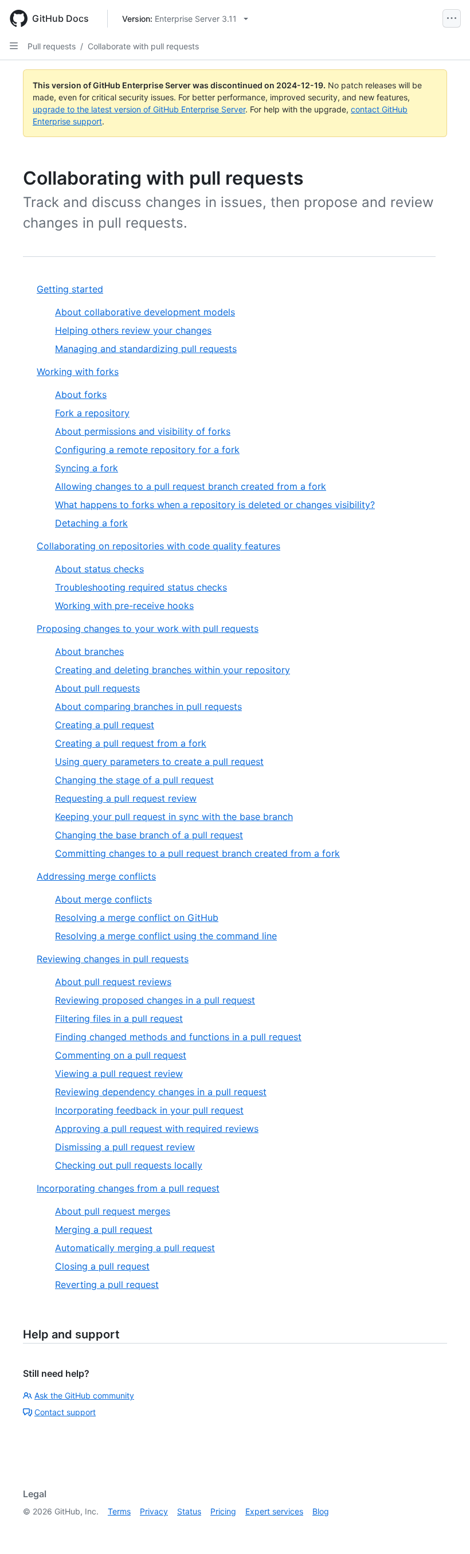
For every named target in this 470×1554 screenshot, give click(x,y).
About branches (89, 651)
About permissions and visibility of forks (142, 431)
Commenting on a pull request (120, 1055)
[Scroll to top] (444, 1528)
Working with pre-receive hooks (124, 605)
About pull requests (97, 688)
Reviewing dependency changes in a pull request (161, 1092)
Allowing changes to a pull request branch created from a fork (190, 486)
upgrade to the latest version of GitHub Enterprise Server (139, 109)
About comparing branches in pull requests (148, 706)
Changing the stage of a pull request (134, 780)
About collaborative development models (145, 312)
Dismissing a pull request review (125, 1147)
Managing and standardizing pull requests (146, 348)
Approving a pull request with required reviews (156, 1128)
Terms (119, 1511)
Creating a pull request (104, 725)
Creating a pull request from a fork (130, 743)
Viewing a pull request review (119, 1073)
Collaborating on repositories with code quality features (158, 546)
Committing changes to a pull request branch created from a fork (197, 853)
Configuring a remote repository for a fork (147, 449)
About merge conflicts (103, 899)
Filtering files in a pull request (119, 1018)
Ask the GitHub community (84, 1395)
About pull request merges (112, 1211)
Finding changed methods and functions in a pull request (178, 1036)
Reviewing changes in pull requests (113, 959)
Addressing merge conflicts (96, 876)
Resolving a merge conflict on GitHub (136, 917)
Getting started (70, 289)
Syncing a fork (86, 468)
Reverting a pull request (107, 1284)
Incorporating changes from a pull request (128, 1188)
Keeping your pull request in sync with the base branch (174, 816)
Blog (320, 1511)
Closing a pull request (102, 1266)
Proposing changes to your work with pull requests (147, 628)
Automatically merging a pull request (135, 1248)
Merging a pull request (103, 1229)
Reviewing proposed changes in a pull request (155, 1000)
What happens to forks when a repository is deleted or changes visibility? (215, 504)
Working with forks (78, 371)
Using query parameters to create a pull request (159, 761)
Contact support (65, 1412)
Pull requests (52, 46)
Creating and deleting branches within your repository (172, 670)
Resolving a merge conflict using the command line (166, 936)
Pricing (223, 1511)
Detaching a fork (91, 523)
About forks (81, 394)
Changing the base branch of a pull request (149, 835)
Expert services (274, 1511)
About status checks (99, 569)
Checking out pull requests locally (128, 1165)
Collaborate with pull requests (143, 46)
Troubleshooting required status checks (141, 587)
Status (189, 1511)
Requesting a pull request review (126, 798)
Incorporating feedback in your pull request (149, 1110)
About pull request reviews (113, 981)
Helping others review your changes (133, 330)
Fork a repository (92, 413)
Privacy (154, 1511)
